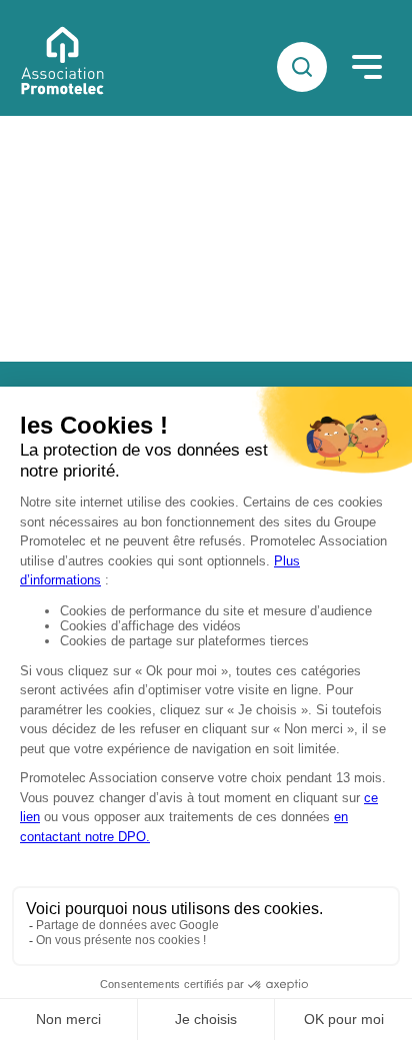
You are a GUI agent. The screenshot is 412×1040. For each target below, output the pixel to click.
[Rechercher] (302, 67)
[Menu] (367, 67)
